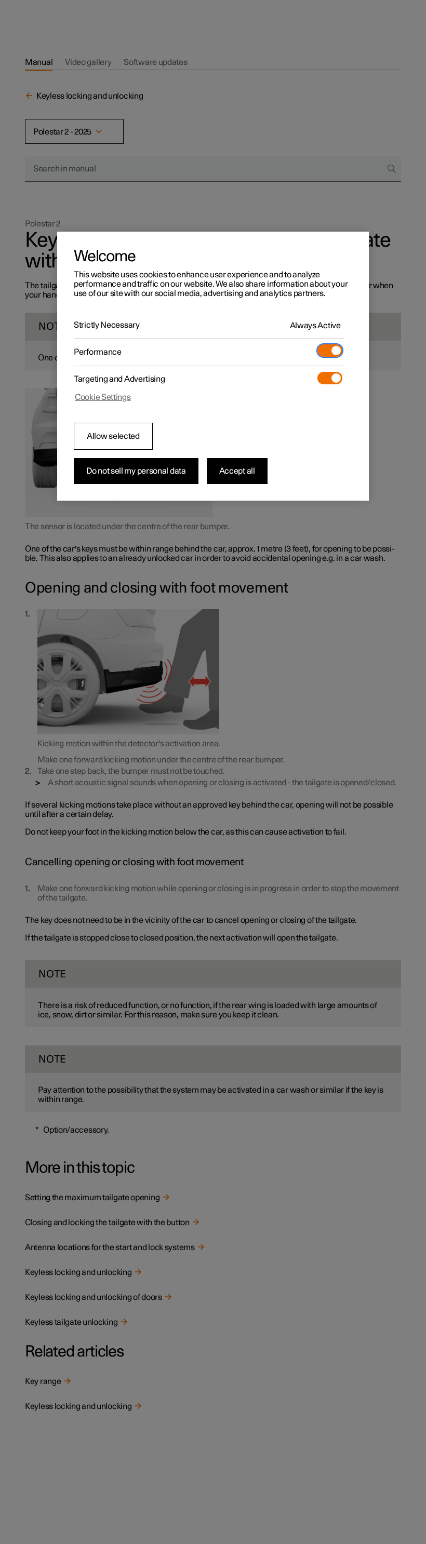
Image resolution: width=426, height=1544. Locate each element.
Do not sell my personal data (136, 471)
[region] (213, 366)
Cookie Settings (103, 397)
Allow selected (113, 436)
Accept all (237, 471)
